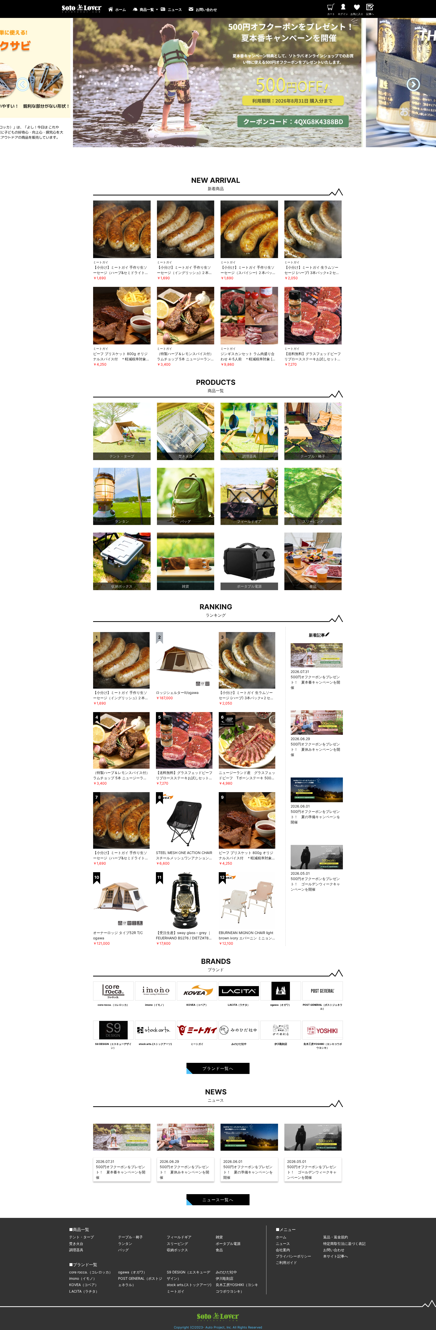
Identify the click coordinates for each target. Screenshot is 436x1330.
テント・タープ (81, 1237)
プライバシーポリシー (293, 1256)
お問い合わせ (206, 9)
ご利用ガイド (286, 1262)
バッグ (123, 1250)
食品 (219, 1250)
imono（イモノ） (83, 1278)
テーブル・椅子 (130, 1237)
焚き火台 (76, 1243)
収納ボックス (177, 1250)
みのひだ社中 (226, 1272)
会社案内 (283, 1250)
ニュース (175, 9)
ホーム (120, 9)
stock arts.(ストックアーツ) (189, 1285)
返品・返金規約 (335, 1237)
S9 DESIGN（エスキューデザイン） (188, 1275)
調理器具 (76, 1250)
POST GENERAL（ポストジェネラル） (140, 1281)
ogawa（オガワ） (132, 1272)
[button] (413, 84)
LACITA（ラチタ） (84, 1291)
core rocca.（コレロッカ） (91, 1272)
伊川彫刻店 (224, 1278)
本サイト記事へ (335, 1256)
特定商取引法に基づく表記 (344, 1243)
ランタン (125, 1243)
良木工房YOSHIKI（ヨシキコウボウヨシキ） (237, 1288)
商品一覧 (147, 9)
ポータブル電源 (228, 1243)
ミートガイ (175, 1291)
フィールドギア (179, 1237)
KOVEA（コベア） (83, 1285)
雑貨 (219, 1237)
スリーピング (177, 1243)
